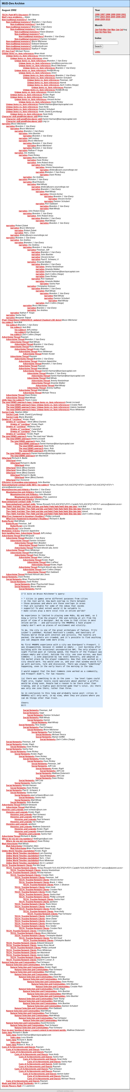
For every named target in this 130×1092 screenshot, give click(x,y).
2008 (97, 19)
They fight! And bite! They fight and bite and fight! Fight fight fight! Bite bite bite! (39, 506)
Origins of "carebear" (12, 419)
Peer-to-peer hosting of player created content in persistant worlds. (34, 1030)
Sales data (7, 1032)
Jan (97, 29)
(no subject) (7, 322)
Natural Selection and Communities (19, 962)
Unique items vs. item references (18, 53)
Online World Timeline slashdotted (18, 851)
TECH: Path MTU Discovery (15, 15)
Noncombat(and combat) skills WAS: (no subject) (25, 485)
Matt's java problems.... (13, 17)
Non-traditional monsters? (14, 20)
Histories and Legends (13, 809)
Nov (105, 32)
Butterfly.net (8, 521)
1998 (107, 14)
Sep (97, 32)
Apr (109, 29)
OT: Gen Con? (8, 51)
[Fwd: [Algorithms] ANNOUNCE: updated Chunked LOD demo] (32, 320)
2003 (102, 17)
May (113, 29)
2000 (118, 14)
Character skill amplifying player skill (20, 116)
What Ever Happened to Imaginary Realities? (23, 516)
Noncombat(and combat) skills (16, 502)
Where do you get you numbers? (17, 839)
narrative (6, 124)
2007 (123, 17)
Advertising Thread (11, 337)
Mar (105, 29)
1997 (102, 14)
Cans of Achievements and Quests (18, 1047)
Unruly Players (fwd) (11, 1086)
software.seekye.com (65, 1091)
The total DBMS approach (14, 436)
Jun (118, 29)
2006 (118, 17)
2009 (102, 19)
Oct (101, 32)
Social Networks (10, 577)
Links (97, 52)
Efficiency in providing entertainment (19, 482)
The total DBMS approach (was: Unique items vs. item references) (33, 402)
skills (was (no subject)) (13, 400)
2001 (123, 14)
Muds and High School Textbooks (18, 1083)
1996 (97, 14)
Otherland (6, 458)
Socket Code (8, 412)
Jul (121, 29)
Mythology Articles (11, 531)
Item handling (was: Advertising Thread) (21, 533)
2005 (113, 17)
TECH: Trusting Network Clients (17, 865)
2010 (107, 19)
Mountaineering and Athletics (16, 489)
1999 (113, 14)
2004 (107, 17)
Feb (101, 29)
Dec (109, 32)
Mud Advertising (10, 843)
